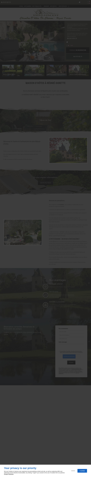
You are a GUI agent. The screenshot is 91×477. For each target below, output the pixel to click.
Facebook (10, 474)
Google (6, 474)
